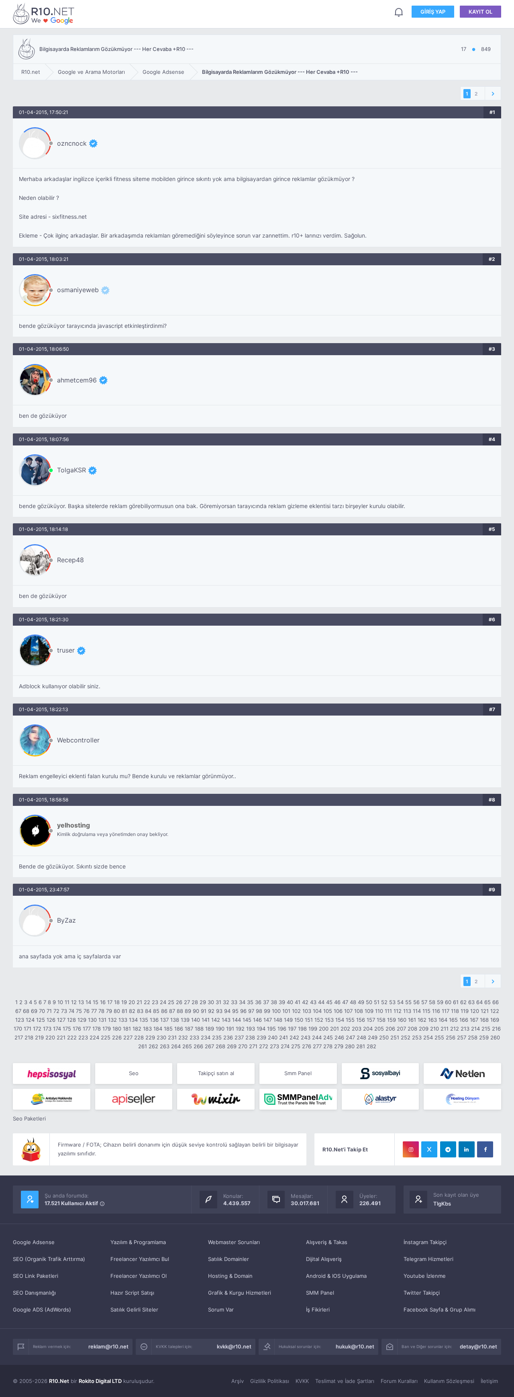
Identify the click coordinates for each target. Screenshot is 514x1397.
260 (495, 1037)
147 (267, 1020)
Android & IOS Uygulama (336, 1276)
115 (426, 1011)
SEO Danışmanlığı (34, 1292)
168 (484, 1020)
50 (369, 1002)
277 (317, 1046)
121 (485, 1011)
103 (306, 1011)
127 (61, 1020)
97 (251, 1011)
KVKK (302, 1381)
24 (163, 1002)
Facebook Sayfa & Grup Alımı (439, 1309)
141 (206, 1020)
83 (140, 1011)
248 (361, 1037)
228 (139, 1037)
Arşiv (237, 1381)
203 (356, 1028)
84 (148, 1011)
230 (161, 1037)
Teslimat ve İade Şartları (344, 1381)
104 (317, 1011)
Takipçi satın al (216, 1073)
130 (92, 1020)
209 (423, 1028)
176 (77, 1028)
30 (211, 1002)
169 (494, 1020)
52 (384, 1002)
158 (381, 1020)
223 (83, 1037)
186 (178, 1028)
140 (195, 1020)
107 (348, 1011)
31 (218, 1002)
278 (327, 1046)
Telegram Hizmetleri (428, 1259)
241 (283, 1037)
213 (465, 1028)
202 (345, 1028)
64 (479, 1002)
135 (143, 1020)
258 (472, 1037)
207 (401, 1028)
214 (475, 1028)
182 (137, 1028)
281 (360, 1046)
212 (454, 1028)
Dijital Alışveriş (324, 1259)
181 (127, 1028)
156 (360, 1020)
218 (28, 1037)
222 (72, 1037)
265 (187, 1046)
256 (450, 1037)
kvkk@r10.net (234, 1346)
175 (67, 1028)
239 (261, 1037)
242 (294, 1037)
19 (124, 1002)
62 (463, 1002)
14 (88, 1002)
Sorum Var (221, 1309)
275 (295, 1046)
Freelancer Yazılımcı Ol (138, 1276)
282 (371, 1046)
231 (172, 1037)
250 (384, 1037)
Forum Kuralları (399, 1381)
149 (288, 1020)
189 (209, 1028)
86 (164, 1011)
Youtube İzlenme (425, 1276)
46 (337, 1002)
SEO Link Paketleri (35, 1276)
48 (353, 1002)
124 (30, 1020)
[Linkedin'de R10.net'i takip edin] (467, 1149)
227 (128, 1037)
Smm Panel (298, 1073)
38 (274, 1002)
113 (407, 1011)
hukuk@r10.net (355, 1346)
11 (67, 1002)
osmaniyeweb (78, 290)
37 (266, 1002)
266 (198, 1046)
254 (428, 1037)
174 (57, 1028)
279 (338, 1046)
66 (495, 1002)
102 (296, 1011)
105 (327, 1011)
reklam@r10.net (108, 1346)
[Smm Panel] (51, 1073)
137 (164, 1020)
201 (334, 1028)
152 (318, 1020)
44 (321, 1002)
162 (422, 1020)
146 (257, 1020)
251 (394, 1037)
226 (117, 1037)
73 (64, 1011)
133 (122, 1020)
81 (124, 1011)
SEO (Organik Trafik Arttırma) (49, 1259)
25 (171, 1002)
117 (445, 1011)
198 (302, 1028)
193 (250, 1028)
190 (220, 1028)
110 (379, 1011)
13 (81, 1002)
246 (339, 1037)
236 (228, 1037)
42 (305, 1002)
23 (155, 1002)
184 (157, 1028)
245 (328, 1037)
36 (258, 1002)
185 (168, 1028)
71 (49, 1011)
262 (153, 1046)
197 (292, 1028)
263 (164, 1046)
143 (226, 1020)
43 (313, 1002)
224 (94, 1037)
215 (485, 1028)
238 (250, 1037)
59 (440, 1002)
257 (461, 1037)
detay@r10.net (478, 1346)
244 (317, 1037)
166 (463, 1020)
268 (220, 1046)
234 (205, 1037)
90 (196, 1011)
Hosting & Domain (230, 1276)
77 (94, 1011)
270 (242, 1046)
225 (105, 1037)
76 (87, 1011)
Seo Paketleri (29, 1118)
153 (329, 1020)
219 (39, 1037)
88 (180, 1011)
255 (439, 1037)
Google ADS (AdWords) (42, 1309)
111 (388, 1011)
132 (112, 1020)
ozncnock (72, 143)
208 (412, 1028)
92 (211, 1011)
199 (312, 1028)
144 (236, 1020)
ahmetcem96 (77, 380)
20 (131, 1002)
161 (412, 1020)
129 (82, 1020)
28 (195, 1002)
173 (47, 1028)
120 (474, 1011)
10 (60, 1002)
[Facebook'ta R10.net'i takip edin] (485, 1149)
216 (496, 1028)
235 (217, 1037)
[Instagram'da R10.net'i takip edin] (411, 1149)
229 (150, 1037)
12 (74, 1002)
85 (156, 1011)
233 (194, 1037)
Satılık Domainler (228, 1259)
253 (417, 1037)
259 (484, 1037)
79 (109, 1011)
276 (306, 1046)
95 (235, 1011)
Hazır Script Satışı (132, 1292)
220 (50, 1037)
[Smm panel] (298, 1099)
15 (95, 1002)
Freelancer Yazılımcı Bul (139, 1259)
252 (405, 1037)
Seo (134, 1073)
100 (276, 1011)
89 (188, 1011)
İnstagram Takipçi (425, 1242)
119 (465, 1011)
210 (434, 1028)
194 (261, 1028)
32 (226, 1002)
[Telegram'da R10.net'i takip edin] (448, 1149)
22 (147, 1002)
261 (142, 1046)
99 (267, 1011)
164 (443, 1020)
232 (183, 1037)
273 (274, 1046)
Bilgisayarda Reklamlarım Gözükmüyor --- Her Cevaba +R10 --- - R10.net (45, 13)
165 (453, 1020)
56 (416, 1002)
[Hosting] (462, 1073)
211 (445, 1028)
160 (402, 1020)
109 (369, 1011)
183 (147, 1028)
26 (179, 1002)
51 (376, 1002)
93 (219, 1011)
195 (271, 1028)
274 (285, 1046)
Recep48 (70, 560)
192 (240, 1028)
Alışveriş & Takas (326, 1242)
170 (18, 1028)
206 (390, 1028)
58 (432, 1002)
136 (154, 1020)
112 (398, 1011)
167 (474, 1020)
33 (234, 1002)
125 (40, 1020)
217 (18, 1037)
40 (290, 1002)
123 (19, 1020)
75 (79, 1011)
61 (456, 1002)
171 (27, 1028)
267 (209, 1046)
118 (455, 1011)
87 (172, 1011)
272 (263, 1046)
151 (309, 1020)
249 (372, 1037)
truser (66, 650)
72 (56, 1011)
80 (117, 1011)
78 (101, 1011)
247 (350, 1037)
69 (34, 1011)
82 (132, 1011)
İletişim (489, 1381)
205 (379, 1028)
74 (71, 1011)
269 (232, 1046)
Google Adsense (34, 1242)
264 (176, 1046)
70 (42, 1011)
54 (400, 1002)
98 (259, 1011)
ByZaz (66, 920)
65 (487, 1002)
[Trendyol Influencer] (216, 1099)
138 (174, 1020)
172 (37, 1028)
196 (281, 1028)
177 (87, 1028)
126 (51, 1020)
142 (215, 1020)
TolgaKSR (71, 470)
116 (436, 1011)
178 (96, 1028)
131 (102, 1020)
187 (189, 1028)
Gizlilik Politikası (269, 1381)
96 (243, 1011)
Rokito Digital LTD (100, 1381)
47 (345, 1002)
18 (117, 1002)
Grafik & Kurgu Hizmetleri (239, 1292)
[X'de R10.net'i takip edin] (429, 1149)
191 (230, 1028)
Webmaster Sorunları (234, 1242)
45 (329, 1002)
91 (203, 1011)
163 (432, 1020)
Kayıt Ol (480, 11)
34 (242, 1002)
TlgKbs (442, 1203)
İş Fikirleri (318, 1309)
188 (199, 1028)
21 (139, 1002)
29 (203, 1002)
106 (338, 1011)
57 (424, 1002)
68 (26, 1011)
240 (272, 1037)
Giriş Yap (432, 11)
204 (368, 1028)
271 (253, 1046)
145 (247, 1020)
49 (361, 1002)
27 (187, 1002)
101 (286, 1011)
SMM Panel (320, 1292)
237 (239, 1037)
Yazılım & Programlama (138, 1242)
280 (350, 1046)
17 (109, 1002)
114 (417, 1011)
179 (106, 1028)
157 (371, 1020)
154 (339, 1020)
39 (282, 1002)
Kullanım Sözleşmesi (449, 1381)
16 (103, 1002)
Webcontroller (78, 740)
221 (61, 1037)
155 (350, 1020)
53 (392, 1002)
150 (298, 1020)
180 (116, 1028)
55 (408, 1002)
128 (71, 1020)
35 (250, 1002)
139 (185, 1020)
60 (448, 1002)
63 (471, 1002)
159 (391, 1020)
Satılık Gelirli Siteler (134, 1309)
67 (18, 1011)
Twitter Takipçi (422, 1292)
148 (277, 1020)
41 (297, 1002)
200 (323, 1028)
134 (133, 1020)
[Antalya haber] (51, 1099)
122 (494, 1011)
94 (227, 1011)
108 (358, 1011)
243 (305, 1037)
